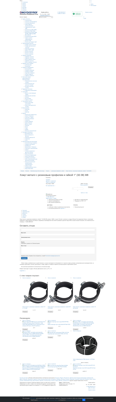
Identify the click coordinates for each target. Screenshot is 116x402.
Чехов (94, 379)
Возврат (24, 217)
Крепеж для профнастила (31, 114)
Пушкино (87, 379)
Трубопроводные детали (27, 43)
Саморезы (27, 120)
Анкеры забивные (29, 121)
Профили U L (28, 145)
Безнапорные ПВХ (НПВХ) (31, 29)
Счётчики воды (28, 64)
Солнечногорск (47, 380)
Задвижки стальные (29, 56)
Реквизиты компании (63, 388)
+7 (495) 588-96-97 (61, 12)
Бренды (24, 4)
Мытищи (63, 379)
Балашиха (57, 377)
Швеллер (27, 112)
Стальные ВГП (28, 20)
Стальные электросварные (31, 21)
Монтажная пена (29, 133)
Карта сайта (61, 394)
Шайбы (26, 129)
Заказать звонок (88, 12)
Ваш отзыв (23, 245)
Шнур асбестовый (29, 168)
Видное (61, 377)
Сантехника (25, 91)
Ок (83, 400)
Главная (22, 171)
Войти (92, 4)
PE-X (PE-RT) (28, 35)
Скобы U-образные (29, 116)
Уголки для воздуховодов (30, 155)
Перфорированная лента (30, 167)
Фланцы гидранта (29, 74)
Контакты (24, 10)
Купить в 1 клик (84, 192)
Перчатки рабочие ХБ (30, 137)
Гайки (26, 128)
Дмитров (72, 377)
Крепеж (24, 113)
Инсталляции (28, 98)
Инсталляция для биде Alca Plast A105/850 (57, 366)
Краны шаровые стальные (31, 62)
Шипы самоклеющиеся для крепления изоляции (31, 159)
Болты (26, 126)
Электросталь (66, 380)
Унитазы (27, 97)
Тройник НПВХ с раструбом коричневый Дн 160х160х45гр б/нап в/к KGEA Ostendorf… (31, 335)
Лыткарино (53, 379)
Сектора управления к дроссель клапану (30, 151)
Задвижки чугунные (29, 60)
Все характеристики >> (50, 185)
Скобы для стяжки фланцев (31, 148)
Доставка (24, 7)
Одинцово (72, 379)
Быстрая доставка (24, 377)
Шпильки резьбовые (29, 118)
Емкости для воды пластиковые (29, 103)
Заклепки (27, 125)
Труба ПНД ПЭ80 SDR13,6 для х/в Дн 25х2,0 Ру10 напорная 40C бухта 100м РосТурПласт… (33, 325)
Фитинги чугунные (29, 51)
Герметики (27, 138)
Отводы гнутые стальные (30, 44)
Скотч (26, 140)
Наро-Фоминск (36, 380)
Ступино (21, 380)
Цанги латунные (28, 122)
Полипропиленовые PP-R (30, 36)
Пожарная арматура (29, 70)
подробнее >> (63, 208)
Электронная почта (25, 237)
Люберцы (58, 379)
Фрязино (42, 380)
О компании (25, 2)
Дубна (21, 379)
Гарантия (24, 215)
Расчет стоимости (63, 390)
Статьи (60, 392)
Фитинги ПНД (28, 40)
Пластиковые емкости (27, 101)
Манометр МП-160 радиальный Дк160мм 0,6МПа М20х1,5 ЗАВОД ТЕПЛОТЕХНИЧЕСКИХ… (33, 368)
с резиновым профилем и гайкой (57, 171)
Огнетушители (28, 68)
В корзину (91, 187)
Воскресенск (66, 377)
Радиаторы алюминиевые (31, 90)
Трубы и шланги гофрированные (28, 38)
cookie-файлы (33, 398)
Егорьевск (25, 379)
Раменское (82, 379)
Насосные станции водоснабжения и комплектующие (26, 78)
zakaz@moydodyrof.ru (45, 15)
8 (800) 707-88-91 (61, 13)
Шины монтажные (29, 153)
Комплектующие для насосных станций (29, 84)
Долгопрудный (77, 377)
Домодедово (84, 377)
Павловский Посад (28, 380)
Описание (24, 210)
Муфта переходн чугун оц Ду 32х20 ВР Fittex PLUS (59, 324)
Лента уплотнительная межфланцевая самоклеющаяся (30, 163)
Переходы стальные (29, 48)
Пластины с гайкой (29, 117)
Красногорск (48, 379)
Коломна (67, 379)
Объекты (24, 8)
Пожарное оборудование (27, 67)
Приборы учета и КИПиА (27, 63)
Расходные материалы (27, 132)
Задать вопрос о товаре (51, 198)
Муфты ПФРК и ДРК (29, 50)
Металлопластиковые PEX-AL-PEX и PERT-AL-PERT (31, 33)
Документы (24, 213)
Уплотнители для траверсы (31, 142)
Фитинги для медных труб (31, 41)
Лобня (90, 379)
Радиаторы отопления (27, 89)
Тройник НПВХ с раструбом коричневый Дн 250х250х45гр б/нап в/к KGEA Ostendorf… (82, 325)
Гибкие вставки (28, 165)
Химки (56, 380)
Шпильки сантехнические (30, 130)
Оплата (24, 6)
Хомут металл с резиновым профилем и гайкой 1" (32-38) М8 (78, 171)
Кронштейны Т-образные (30, 147)
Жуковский (30, 379)
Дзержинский (90, 377)
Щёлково (60, 380)
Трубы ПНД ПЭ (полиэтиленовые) (29, 25)
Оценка (23, 242)
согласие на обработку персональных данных (48, 400)
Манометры (27, 66)
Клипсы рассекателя (29, 156)
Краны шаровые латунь (30, 59)
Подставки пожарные (29, 72)
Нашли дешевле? (84, 185)
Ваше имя (23, 232)
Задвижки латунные (29, 58)
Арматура (27, 109)
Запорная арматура (26, 55)
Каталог (24, 3)
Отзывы (24, 214)
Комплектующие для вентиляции (29, 141)
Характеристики (25, 211)
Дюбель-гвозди (28, 124)
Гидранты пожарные (29, 75)
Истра (39, 379)
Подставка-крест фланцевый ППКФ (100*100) (58, 333)
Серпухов (77, 379)
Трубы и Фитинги (26, 19)
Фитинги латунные (29, 54)
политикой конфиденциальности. (73, 400)
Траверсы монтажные (30, 144)
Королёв (43, 379)
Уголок (26, 110)
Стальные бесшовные (30, 23)
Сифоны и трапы (29, 99)
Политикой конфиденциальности (52, 255)
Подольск (35, 379)
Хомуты (26, 149)
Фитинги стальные (29, 52)
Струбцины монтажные (30, 157)
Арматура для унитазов (30, 95)
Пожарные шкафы (29, 71)
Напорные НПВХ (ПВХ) (30, 31)
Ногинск (53, 380)
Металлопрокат (25, 107)
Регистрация (93, 5)
